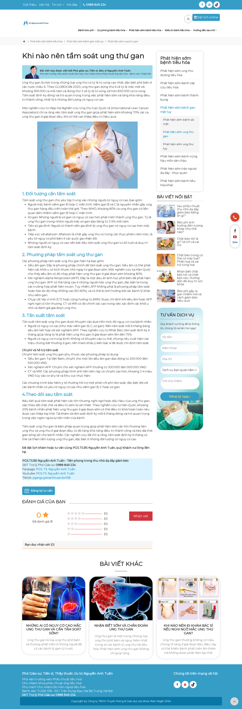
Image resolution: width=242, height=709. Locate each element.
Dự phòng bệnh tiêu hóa (111, 30)
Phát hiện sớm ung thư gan (123, 41)
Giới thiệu (29, 4)
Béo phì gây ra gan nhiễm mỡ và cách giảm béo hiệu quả (189, 296)
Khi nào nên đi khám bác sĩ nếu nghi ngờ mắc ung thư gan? (188, 629)
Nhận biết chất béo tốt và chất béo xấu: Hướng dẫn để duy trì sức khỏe (190, 278)
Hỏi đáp (72, 4)
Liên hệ (44, 4)
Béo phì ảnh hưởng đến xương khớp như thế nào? (190, 227)
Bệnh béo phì (86, 30)
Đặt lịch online (207, 17)
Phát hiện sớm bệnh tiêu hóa (145, 30)
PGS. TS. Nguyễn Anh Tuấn (55, 469)
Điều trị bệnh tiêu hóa (177, 30)
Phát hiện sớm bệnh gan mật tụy (85, 41)
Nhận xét (141, 516)
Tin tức (57, 4)
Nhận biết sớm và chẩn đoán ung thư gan (121, 627)
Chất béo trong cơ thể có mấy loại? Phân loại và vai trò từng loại (190, 260)
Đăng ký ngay (179, 396)
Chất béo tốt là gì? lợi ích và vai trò (188, 242)
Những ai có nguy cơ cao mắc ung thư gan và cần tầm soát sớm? (53, 629)
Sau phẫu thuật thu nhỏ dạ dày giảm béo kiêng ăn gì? (188, 211)
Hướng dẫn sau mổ (204, 30)
